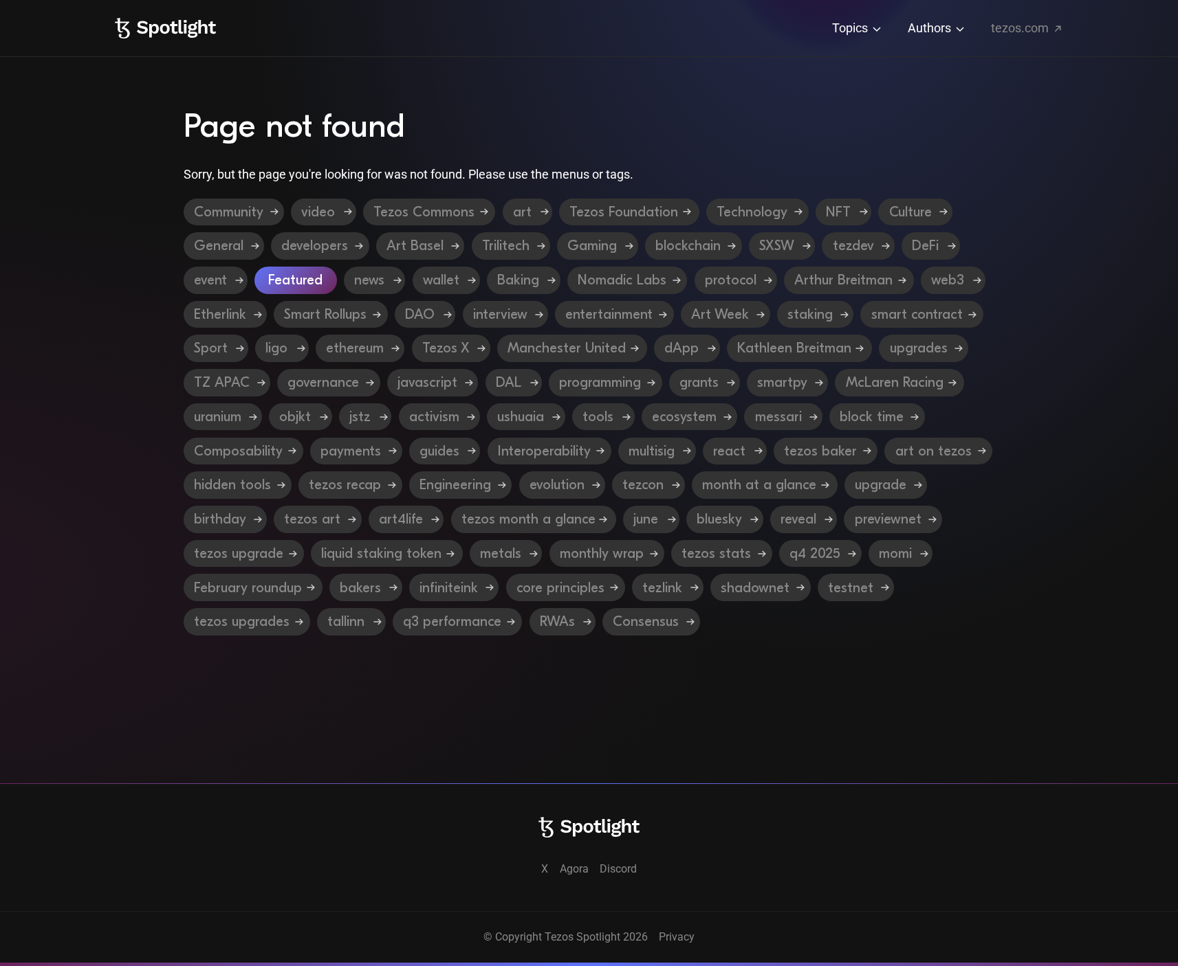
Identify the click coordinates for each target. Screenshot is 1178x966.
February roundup (254, 584)
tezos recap (351, 482)
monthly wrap (607, 550)
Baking (526, 277)
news (377, 277)
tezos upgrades (247, 618)
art (530, 209)
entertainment (616, 311)
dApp (688, 345)
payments (357, 448)
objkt (301, 414)
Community (237, 209)
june (651, 516)
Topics (851, 28)
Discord (618, 868)
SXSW (784, 243)
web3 (955, 277)
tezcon (648, 482)
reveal (804, 516)
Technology (761, 209)
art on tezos (939, 448)
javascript (434, 379)
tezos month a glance (534, 516)
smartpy (789, 379)
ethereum (361, 345)
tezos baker (826, 448)
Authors (931, 28)
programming (607, 379)
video (327, 209)
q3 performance (458, 618)
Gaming (600, 243)
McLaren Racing (901, 379)
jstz (366, 414)
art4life (407, 516)
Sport (217, 345)
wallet (449, 277)
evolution (563, 482)
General (226, 243)
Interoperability (551, 448)
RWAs (563, 618)
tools (604, 414)
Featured (299, 277)
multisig (658, 448)
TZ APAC (228, 379)
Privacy (677, 936)
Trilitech (513, 243)
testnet (856, 584)
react (736, 448)
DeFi (933, 243)
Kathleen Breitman (800, 345)
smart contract (923, 311)
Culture (918, 209)
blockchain (696, 243)
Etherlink (227, 311)
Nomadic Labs (630, 277)
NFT (846, 209)
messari (785, 414)
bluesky (725, 516)
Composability (245, 448)
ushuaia (527, 414)
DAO (427, 311)
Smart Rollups (332, 311)
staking (816, 311)
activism (440, 414)
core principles (566, 584)
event (218, 277)
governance (330, 379)
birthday (226, 516)
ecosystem (691, 414)
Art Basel (422, 243)
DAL (515, 379)
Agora (574, 868)
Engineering (461, 482)
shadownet (761, 584)
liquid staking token (387, 550)
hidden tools (238, 482)
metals (506, 550)
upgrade (886, 482)
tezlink (668, 584)
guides (445, 448)
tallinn (351, 618)
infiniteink (454, 584)
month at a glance (765, 482)
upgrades (925, 345)
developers (322, 243)
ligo (283, 345)
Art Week (726, 311)
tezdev (862, 243)
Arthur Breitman (851, 277)
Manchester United (573, 345)
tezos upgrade (244, 550)
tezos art (318, 516)
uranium (224, 414)
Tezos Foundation (632, 209)
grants (705, 379)
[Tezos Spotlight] (165, 28)
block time (878, 414)
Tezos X (452, 345)
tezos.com (1021, 28)
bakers (366, 584)
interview (507, 311)
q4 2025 (820, 550)
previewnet (894, 516)
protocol (738, 277)
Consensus (651, 618)
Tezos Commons (432, 209)
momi (901, 550)
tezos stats (722, 550)
